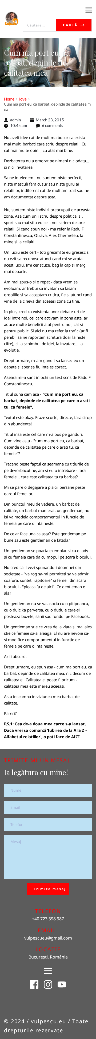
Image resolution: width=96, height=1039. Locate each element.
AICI (75, 736)
